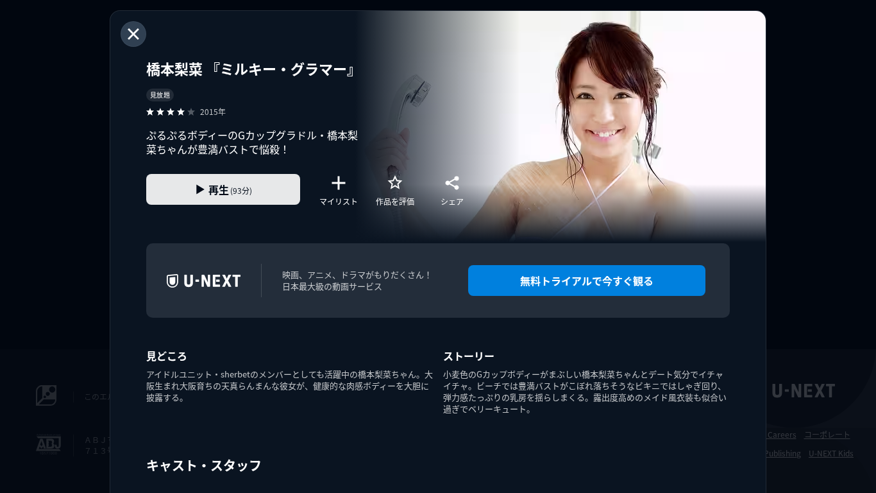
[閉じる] (133, 34)
